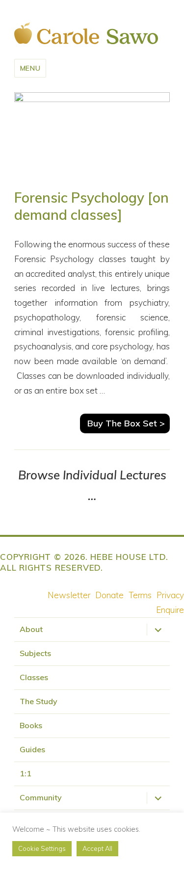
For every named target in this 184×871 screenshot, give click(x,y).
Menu (30, 68)
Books (31, 725)
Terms (140, 595)
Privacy (170, 595)
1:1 (25, 773)
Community (41, 797)
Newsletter (69, 595)
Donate (109, 595)
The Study (38, 701)
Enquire (170, 610)
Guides (32, 749)
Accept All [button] (97, 848)
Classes (34, 677)
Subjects (35, 653)
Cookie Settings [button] (42, 848)
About (31, 629)
